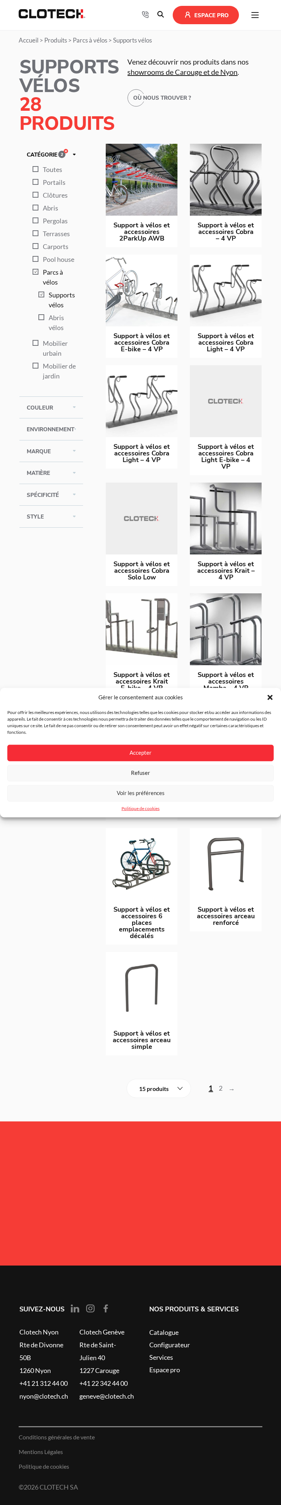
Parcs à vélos (90, 40)
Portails (54, 182)
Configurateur (169, 1344)
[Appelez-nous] (145, 15)
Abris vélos (56, 322)
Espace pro (164, 1369)
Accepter (140, 753)
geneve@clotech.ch (106, 1396)
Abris (50, 208)
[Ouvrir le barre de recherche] (160, 15)
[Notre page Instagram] (90, 1308)
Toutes (52, 169)
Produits (55, 40)
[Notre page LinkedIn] (75, 1308)
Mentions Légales (41, 1452)
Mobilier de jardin (59, 371)
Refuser (140, 773)
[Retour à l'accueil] (52, 15)
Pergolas (55, 220)
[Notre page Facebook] (105, 1308)
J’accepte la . (86, 1209)
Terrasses (56, 233)
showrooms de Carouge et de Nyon (182, 72)
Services (161, 1357)
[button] (270, 697)
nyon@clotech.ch (43, 1396)
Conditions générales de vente (57, 1437)
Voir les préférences (141, 793)
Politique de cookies (140, 808)
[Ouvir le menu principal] (255, 15)
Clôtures (55, 195)
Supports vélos (62, 299)
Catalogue (164, 1332)
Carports (55, 246)
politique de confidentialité (101, 1209)
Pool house (58, 259)
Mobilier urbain (55, 348)
